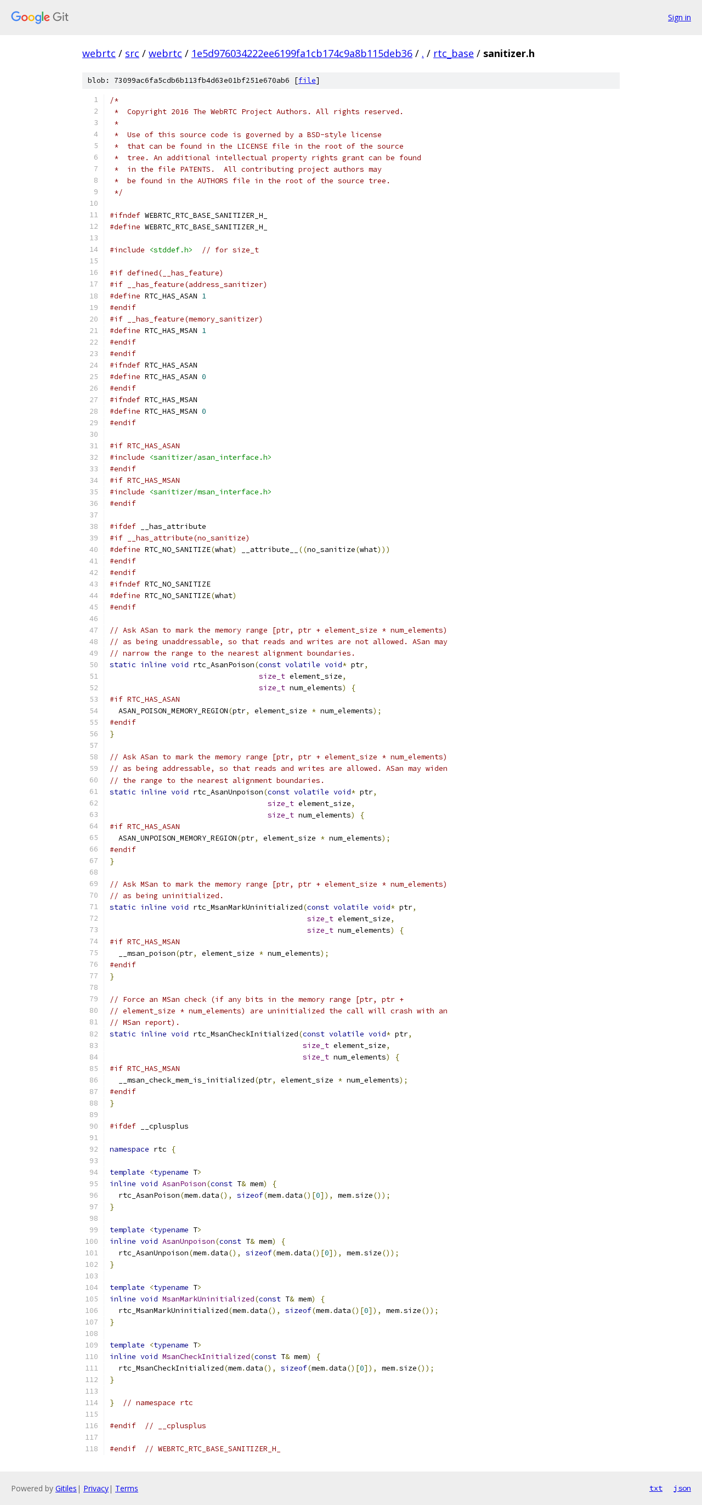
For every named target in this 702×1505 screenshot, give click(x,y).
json (682, 1488)
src (132, 53)
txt (656, 1488)
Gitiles (66, 1488)
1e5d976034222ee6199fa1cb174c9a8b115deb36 (301, 53)
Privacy (96, 1488)
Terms (126, 1488)
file (307, 80)
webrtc (99, 53)
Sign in (679, 17)
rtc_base (453, 53)
